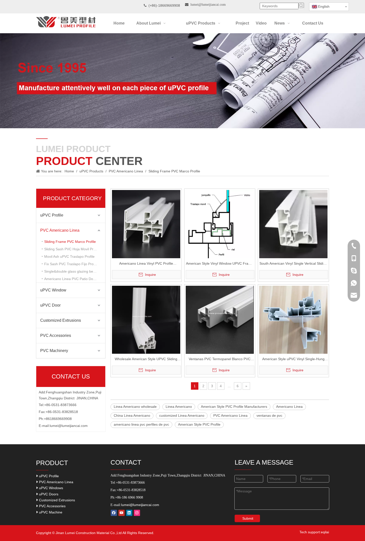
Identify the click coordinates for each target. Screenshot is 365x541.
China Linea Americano (132, 415)
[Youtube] (121, 513)
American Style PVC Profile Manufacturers (234, 407)
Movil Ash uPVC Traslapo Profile (69, 256)
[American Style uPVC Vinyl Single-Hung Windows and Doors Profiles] (293, 319)
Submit (247, 518)
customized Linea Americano (181, 415)
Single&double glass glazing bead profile (74, 271)
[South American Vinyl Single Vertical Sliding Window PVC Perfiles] (293, 224)
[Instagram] (137, 513)
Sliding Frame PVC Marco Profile (70, 242)
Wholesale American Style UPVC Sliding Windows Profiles (146, 359)
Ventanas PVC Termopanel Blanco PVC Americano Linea (220, 359)
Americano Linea (289, 407)
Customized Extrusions (60, 320)
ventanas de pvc (269, 415)
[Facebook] (114, 513)
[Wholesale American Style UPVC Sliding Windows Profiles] (146, 319)
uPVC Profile (51, 215)
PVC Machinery (54, 351)
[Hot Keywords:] (301, 5)
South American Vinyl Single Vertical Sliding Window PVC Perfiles (293, 264)
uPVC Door (50, 305)
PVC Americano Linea (59, 230)
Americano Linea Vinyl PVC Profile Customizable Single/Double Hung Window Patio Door (146, 264)
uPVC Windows (50, 488)
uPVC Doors (48, 494)
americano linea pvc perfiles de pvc (141, 424)
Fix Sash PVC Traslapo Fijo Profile (71, 264)
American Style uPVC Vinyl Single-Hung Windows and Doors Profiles (293, 359)
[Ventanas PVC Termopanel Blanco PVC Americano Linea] (220, 319)
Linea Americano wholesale (135, 407)
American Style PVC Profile (199, 424)
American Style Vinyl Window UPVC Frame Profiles (219, 264)
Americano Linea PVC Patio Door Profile (74, 279)
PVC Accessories (55, 335)
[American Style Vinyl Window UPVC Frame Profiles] (220, 225)
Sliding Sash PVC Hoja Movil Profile (72, 249)
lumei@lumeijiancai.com (69, 426)
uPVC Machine (50, 512)
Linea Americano (179, 407)
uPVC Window (53, 290)
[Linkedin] (129, 513)
